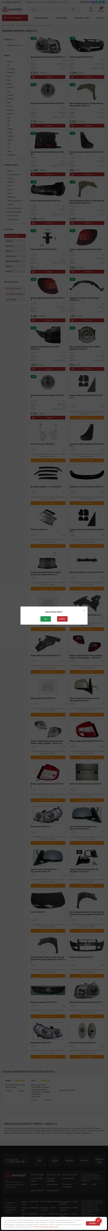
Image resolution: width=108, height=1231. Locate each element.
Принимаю (93, 1223)
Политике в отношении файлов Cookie (46, 1227)
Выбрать (62, 619)
